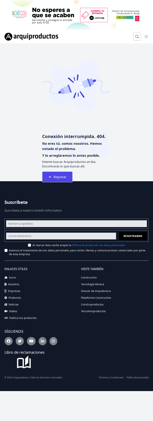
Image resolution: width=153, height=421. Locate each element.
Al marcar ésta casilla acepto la (78, 245)
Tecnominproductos (93, 311)
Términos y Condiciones (111, 377)
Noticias (13, 304)
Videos (12, 311)
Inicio (12, 277)
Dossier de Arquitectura (96, 291)
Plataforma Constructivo (96, 297)
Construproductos (92, 304)
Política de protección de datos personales (98, 245)
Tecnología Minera (92, 284)
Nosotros (13, 284)
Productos (14, 297)
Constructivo (89, 277)
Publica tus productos (23, 318)
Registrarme (133, 236)
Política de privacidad (138, 377)
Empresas (13, 291)
